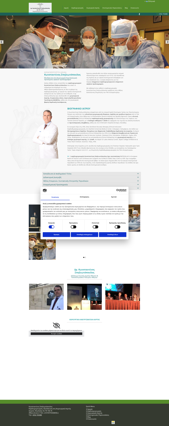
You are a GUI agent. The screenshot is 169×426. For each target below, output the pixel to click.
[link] (138, 173)
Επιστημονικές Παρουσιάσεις (112, 8)
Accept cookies (56, 334)
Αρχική (66, 8)
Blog (126, 8)
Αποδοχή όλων (112, 234)
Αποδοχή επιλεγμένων (84, 234)
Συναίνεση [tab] (55, 197)
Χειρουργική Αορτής (92, 8)
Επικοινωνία (135, 8)
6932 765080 (163, 14)
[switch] (73, 226)
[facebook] (139, 14)
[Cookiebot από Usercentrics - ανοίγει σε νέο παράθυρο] (117, 190)
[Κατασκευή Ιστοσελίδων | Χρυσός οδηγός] (113, 422)
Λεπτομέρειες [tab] (84, 197)
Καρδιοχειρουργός (77, 8)
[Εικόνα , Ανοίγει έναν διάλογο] (84, 42)
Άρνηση (56, 234)
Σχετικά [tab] (113, 197)
